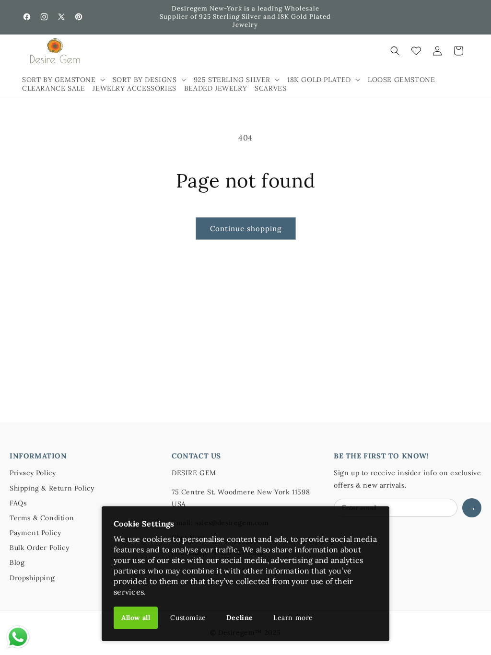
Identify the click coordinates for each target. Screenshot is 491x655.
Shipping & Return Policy (52, 488)
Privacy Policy (33, 472)
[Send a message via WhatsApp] (18, 637)
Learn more (293, 617)
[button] (63, 79)
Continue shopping (245, 228)
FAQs (18, 503)
